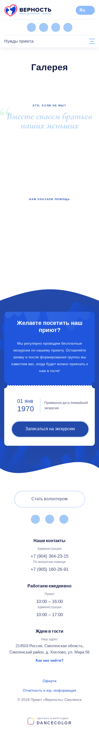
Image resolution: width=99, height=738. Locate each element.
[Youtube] (55, 27)
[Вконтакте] (31, 27)
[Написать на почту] (67, 27)
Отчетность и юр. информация (49, 690)
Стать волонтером (49, 499)
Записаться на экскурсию (50, 429)
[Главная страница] (27, 10)
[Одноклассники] (43, 27)
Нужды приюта (19, 41)
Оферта (49, 681)
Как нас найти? (50, 660)
